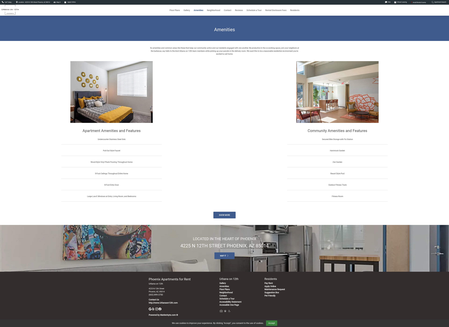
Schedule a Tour (254, 10)
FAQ (389, 2)
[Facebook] (160, 309)
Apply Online (71, 2)
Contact (227, 10)
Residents (294, 10)
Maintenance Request (274, 289)
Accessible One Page (229, 305)
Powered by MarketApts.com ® (163, 315)
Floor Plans (175, 10)
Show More (224, 215)
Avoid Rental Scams (418, 2)
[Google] (150, 309)
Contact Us (154, 299)
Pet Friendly (269, 295)
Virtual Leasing (402, 2)
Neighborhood (213, 10)
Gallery (187, 10)
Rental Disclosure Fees (275, 10)
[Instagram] (157, 309)
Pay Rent (268, 283)
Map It (223, 256)
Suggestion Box (271, 292)
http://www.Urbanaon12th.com (163, 303)
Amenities (198, 10)
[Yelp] (153, 309)
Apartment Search (440, 2)
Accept (271, 323)
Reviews (239, 10)
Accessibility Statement (230, 302)
